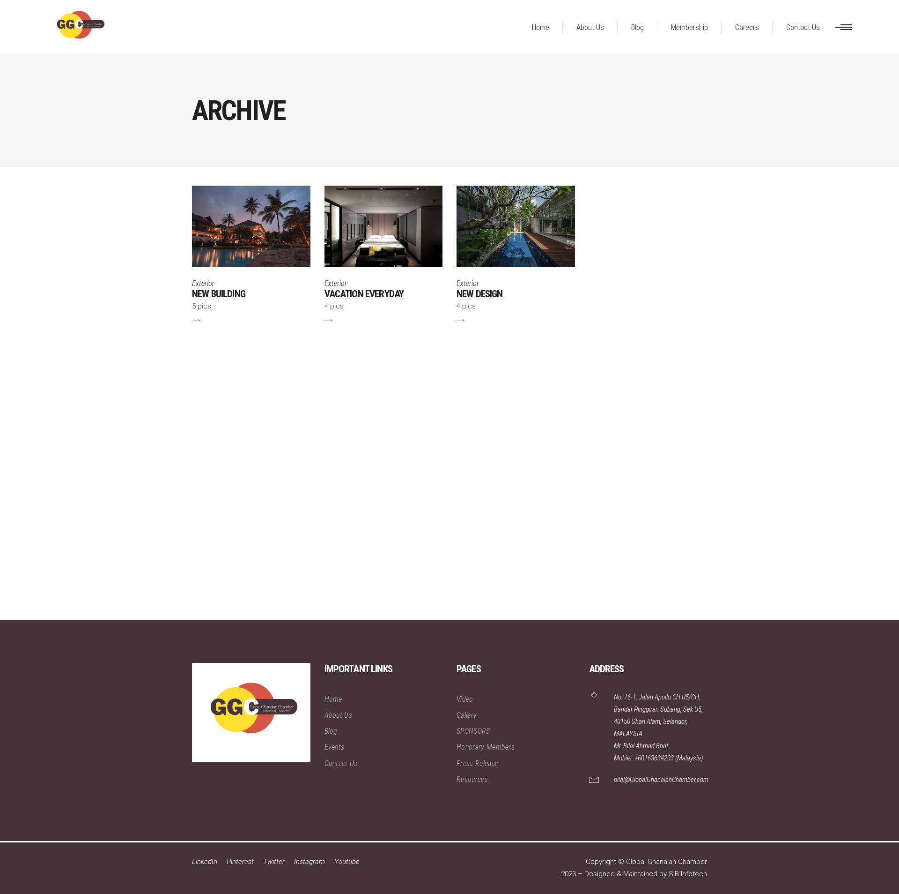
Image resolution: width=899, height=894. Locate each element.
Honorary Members (486, 747)
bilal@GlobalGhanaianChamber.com (661, 779)
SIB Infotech (688, 874)
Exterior (203, 283)
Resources (472, 779)
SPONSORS (473, 731)
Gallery (467, 715)
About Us (338, 715)
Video (465, 699)
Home (333, 699)
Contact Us (341, 763)
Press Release (477, 763)
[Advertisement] (281, 479)
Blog (331, 731)
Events (334, 747)
